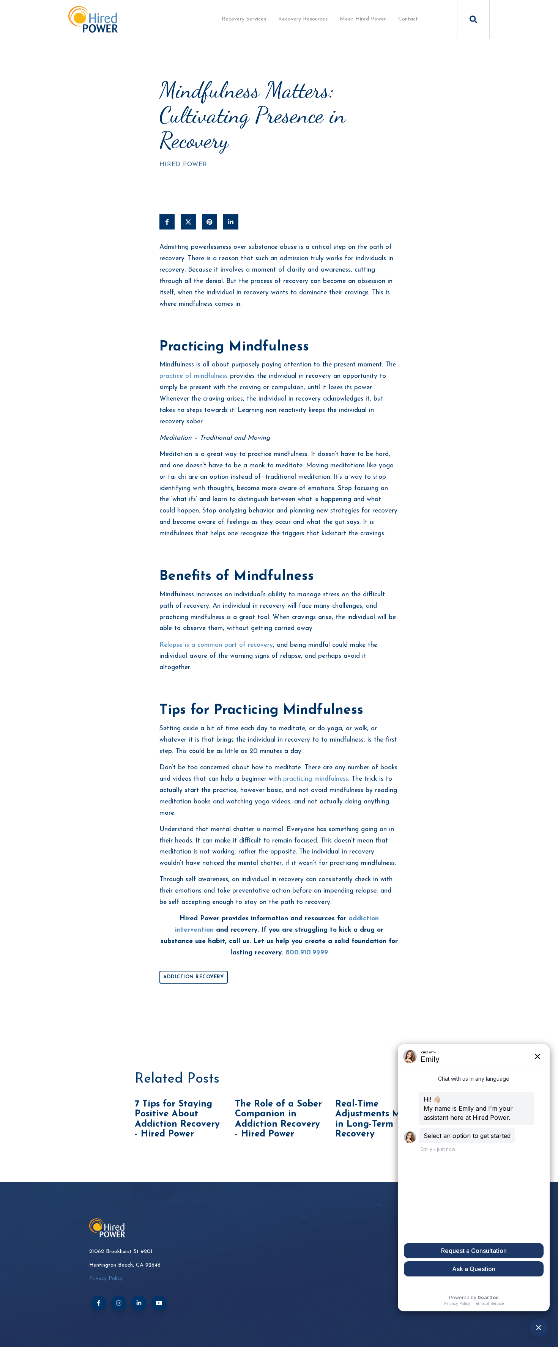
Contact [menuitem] (408, 19)
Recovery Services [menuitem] (244, 19)
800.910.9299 (306, 952)
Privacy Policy (106, 1278)
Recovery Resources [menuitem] (303, 19)
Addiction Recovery (193, 976)
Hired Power (183, 165)
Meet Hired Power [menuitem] (363, 19)
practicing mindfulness (315, 779)
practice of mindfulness (193, 376)
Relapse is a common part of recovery (216, 645)
